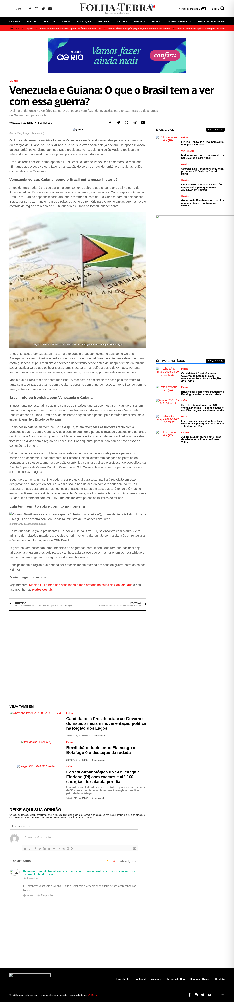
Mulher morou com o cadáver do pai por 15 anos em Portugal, (202, 156)
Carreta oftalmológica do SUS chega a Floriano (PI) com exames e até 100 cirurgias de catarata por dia (103, 777)
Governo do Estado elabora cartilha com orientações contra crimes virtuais (202, 203)
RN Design (92, 995)
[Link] (63, 848)
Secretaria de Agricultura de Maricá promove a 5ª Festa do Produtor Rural (202, 171)
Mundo (156, 21)
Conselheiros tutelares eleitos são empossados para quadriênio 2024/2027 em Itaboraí (201, 187)
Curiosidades (187, 151)
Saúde (66, 21)
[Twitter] (43, 8)
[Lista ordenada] (44, 848)
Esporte (139, 21)
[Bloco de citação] (54, 848)
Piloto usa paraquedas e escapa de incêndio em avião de (58, 28)
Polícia (32, 21)
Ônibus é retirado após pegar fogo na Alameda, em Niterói (127, 28)
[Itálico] (30, 848)
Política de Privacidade (148, 979)
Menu (18, 8)
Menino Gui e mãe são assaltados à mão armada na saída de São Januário (80, 585)
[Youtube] (208, 995)
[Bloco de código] (58, 848)
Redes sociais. (43, 589)
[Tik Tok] (57, 8)
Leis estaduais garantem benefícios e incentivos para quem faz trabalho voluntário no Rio (202, 423)
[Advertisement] (77, 655)
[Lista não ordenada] (49, 848)
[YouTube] (50, 8)
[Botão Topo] (222, 995)
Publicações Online (211, 21)
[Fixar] (39, 848)
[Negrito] (25, 848)
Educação (84, 21)
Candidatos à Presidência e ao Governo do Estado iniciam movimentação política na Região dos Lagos (106, 723)
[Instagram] (36, 8)
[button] (110, 122)
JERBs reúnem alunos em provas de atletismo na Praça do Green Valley (201, 439)
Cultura (121, 21)
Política (49, 21)
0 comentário (98, 735)
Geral (184, 417)
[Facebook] (30, 9)
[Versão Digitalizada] (203, 9)
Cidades (14, 21)
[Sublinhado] (34, 848)
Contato (220, 979)
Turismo (103, 21)
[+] (73, 848)
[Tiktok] (215, 995)
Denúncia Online (200, 979)
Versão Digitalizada (189, 8)
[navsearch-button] (217, 8)
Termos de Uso (176, 979)
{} (68, 848)
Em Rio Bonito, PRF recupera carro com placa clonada (202, 143)
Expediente (122, 979)
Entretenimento (179, 21)
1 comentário (45, 122)
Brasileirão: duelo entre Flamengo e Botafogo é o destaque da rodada (100, 750)
